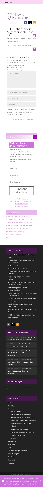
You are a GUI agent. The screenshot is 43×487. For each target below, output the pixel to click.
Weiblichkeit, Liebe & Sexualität (16, 216)
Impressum (11, 463)
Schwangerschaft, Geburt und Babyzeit (19, 222)
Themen (10, 409)
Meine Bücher (12, 441)
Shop (9, 448)
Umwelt (8, 238)
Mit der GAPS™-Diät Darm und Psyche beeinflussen (19, 353)
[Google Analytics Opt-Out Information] (3, 481)
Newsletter (11, 457)
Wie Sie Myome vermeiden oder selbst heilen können (20, 362)
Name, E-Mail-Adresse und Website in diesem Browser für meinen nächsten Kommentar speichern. (21, 112)
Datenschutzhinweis (21, 206)
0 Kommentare (13, 41)
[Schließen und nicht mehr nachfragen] (40, 481)
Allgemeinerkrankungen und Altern (18, 228)
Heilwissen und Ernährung (15, 232)
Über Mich (11, 406)
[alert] (21, 388)
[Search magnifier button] (34, 137)
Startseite (11, 403)
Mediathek (11, 444)
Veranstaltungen (13, 454)
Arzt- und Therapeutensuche (17, 451)
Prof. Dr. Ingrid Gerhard (18, 39)
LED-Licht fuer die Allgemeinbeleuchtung (20, 46)
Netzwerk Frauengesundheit (22, 475)
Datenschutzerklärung (14, 70)
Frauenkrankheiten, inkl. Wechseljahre (19, 225)
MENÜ (8, 2)
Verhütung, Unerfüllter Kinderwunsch (19, 219)
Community (11, 460)
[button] (25, 22)
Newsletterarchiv (21, 204)
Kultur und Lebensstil (13, 235)
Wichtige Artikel (16, 411)
